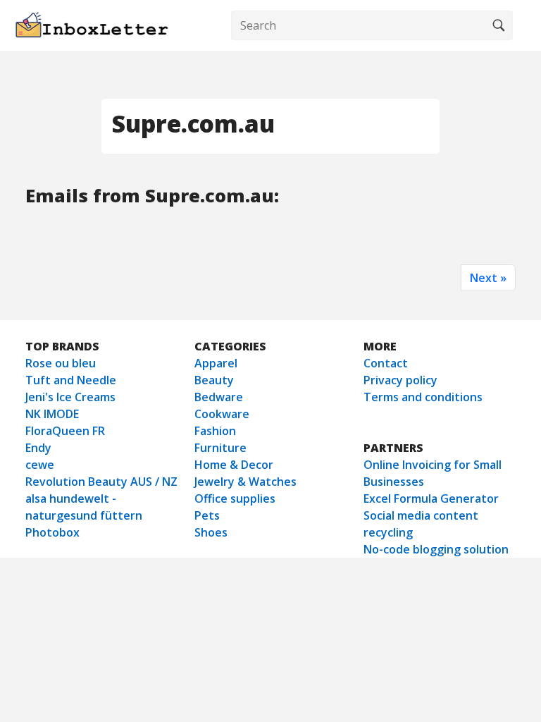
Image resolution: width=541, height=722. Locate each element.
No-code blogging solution (436, 549)
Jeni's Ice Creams (70, 397)
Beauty (214, 380)
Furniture (220, 447)
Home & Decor (233, 464)
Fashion (215, 431)
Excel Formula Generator (431, 498)
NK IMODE (52, 414)
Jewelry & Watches (245, 481)
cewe (39, 464)
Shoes (211, 532)
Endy (38, 447)
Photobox (52, 532)
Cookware (221, 414)
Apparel (215, 363)
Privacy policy (400, 380)
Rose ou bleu (60, 363)
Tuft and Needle (70, 380)
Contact (385, 363)
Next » (488, 278)
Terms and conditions (423, 397)
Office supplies (234, 498)
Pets (207, 515)
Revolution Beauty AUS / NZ (101, 481)
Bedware (218, 397)
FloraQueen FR (65, 431)
